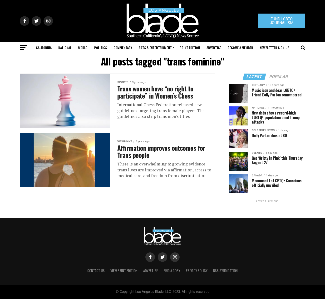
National (64, 47)
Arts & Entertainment (155, 47)
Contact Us (96, 270)
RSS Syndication (225, 270)
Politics (100, 47)
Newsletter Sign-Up (274, 47)
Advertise (214, 47)
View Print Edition (124, 270)
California (44, 47)
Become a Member (240, 47)
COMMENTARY (122, 47)
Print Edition (190, 47)
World (83, 47)
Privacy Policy (196, 270)
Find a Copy (171, 270)
